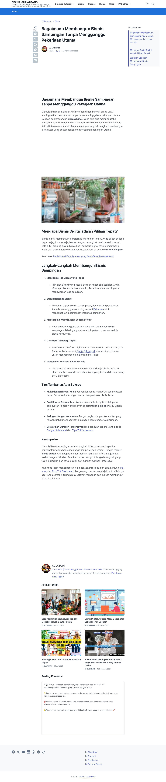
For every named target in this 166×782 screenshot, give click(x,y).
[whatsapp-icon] (33, 752)
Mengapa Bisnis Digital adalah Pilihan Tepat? (140, 52)
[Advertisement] (83, 73)
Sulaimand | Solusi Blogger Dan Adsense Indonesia (77, 569)
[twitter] (35, 39)
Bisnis (102, 4)
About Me (92, 752)
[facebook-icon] (13, 752)
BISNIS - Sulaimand (25, 2)
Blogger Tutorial (63, 4)
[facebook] (35, 33)
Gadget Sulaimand (57, 430)
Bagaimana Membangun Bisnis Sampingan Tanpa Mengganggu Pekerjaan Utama (141, 37)
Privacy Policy (94, 764)
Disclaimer (92, 760)
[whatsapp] (35, 44)
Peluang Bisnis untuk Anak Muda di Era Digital (61, 661)
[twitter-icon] (18, 752)
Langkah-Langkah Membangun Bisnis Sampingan (139, 61)
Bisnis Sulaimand (86, 351)
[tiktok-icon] (43, 752)
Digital (81, 4)
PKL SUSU (123, 4)
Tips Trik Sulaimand (83, 430)
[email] (35, 60)
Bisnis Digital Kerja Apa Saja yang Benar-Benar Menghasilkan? (83, 256)
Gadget (91, 4)
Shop (112, 4)
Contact (91, 756)
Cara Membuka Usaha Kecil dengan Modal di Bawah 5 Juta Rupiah (59, 620)
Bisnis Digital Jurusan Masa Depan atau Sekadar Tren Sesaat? (105, 620)
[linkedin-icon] (28, 752)
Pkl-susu (98, 309)
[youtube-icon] (23, 752)
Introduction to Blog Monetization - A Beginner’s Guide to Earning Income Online (103, 662)
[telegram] (35, 49)
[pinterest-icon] (38, 752)
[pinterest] (35, 55)
